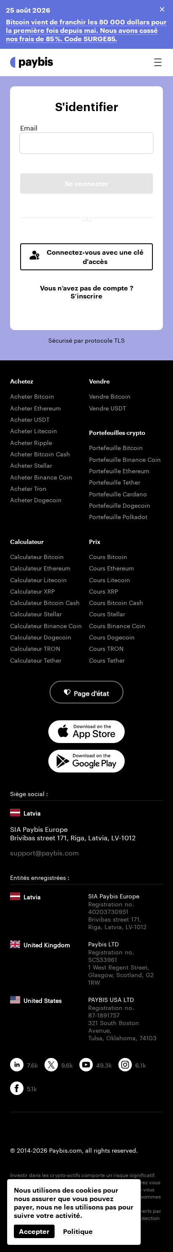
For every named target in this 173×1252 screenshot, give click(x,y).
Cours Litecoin (109, 579)
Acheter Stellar (31, 464)
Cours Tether (107, 659)
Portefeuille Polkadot (118, 516)
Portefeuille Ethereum (119, 470)
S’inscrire (86, 296)
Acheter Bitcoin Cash (40, 453)
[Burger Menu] (158, 62)
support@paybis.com (44, 852)
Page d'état (91, 692)
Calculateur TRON (35, 648)
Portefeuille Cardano (118, 493)
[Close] (162, 9)
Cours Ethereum (111, 567)
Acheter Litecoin (33, 430)
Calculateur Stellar (36, 613)
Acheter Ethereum (35, 407)
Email (28, 127)
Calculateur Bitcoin (37, 556)
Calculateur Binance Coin (46, 625)
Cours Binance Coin (117, 625)
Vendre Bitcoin (110, 395)
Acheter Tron (28, 488)
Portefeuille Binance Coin (125, 459)
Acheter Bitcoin (32, 395)
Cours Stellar (107, 613)
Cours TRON (106, 648)
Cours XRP (103, 590)
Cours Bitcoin (108, 556)
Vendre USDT (107, 407)
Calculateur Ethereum (40, 567)
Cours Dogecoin (112, 636)
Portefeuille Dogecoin (119, 504)
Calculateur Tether (35, 659)
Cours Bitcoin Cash (116, 602)
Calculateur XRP (32, 590)
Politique (78, 1231)
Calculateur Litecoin (38, 579)
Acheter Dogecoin (36, 499)
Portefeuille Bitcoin (116, 447)
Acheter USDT (30, 419)
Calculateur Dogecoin (40, 636)
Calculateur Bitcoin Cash (45, 602)
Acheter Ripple (31, 442)
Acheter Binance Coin (41, 476)
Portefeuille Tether (114, 481)
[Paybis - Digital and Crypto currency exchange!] (31, 62)
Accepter (34, 1231)
